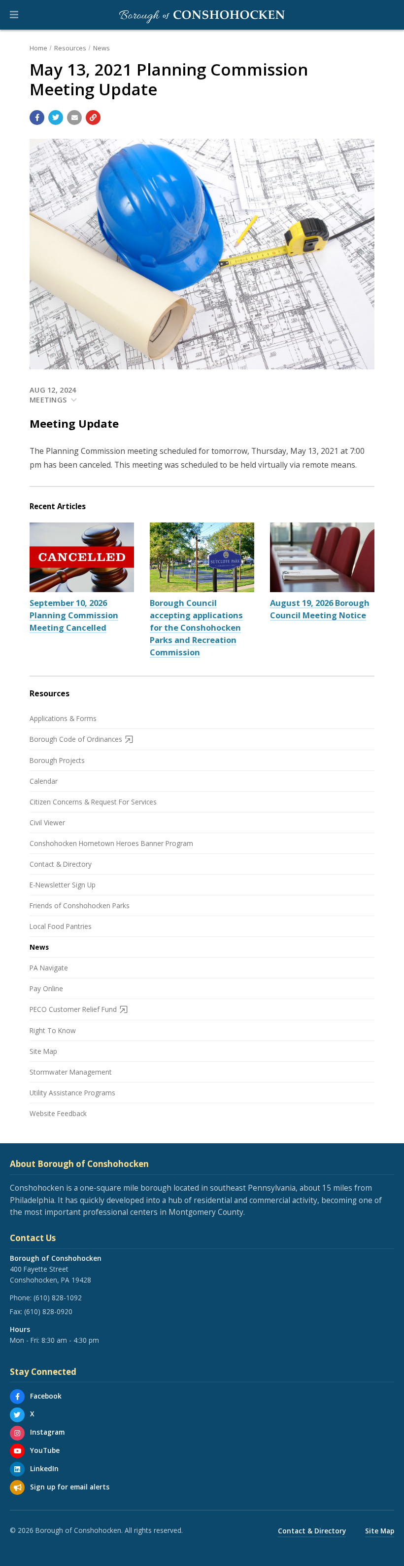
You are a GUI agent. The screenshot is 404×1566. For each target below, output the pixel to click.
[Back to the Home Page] (202, 15)
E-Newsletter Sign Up (63, 884)
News (101, 47)
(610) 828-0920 (48, 1311)
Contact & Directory (61, 864)
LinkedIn (44, 1468)
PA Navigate (49, 967)
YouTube (45, 1450)
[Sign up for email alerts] (17, 1487)
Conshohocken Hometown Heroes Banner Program (111, 843)
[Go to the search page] (388, 15)
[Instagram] (17, 1433)
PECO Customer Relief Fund (73, 1009)
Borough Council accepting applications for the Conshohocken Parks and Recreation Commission (196, 627)
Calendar (44, 781)
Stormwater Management (71, 1072)
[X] (17, 1414)
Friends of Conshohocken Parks (80, 905)
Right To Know (53, 1030)
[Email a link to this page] (74, 117)
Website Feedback (58, 1113)
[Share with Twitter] (55, 117)
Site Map (43, 1051)
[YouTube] (17, 1451)
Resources (70, 47)
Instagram (47, 1432)
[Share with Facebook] (37, 117)
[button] (14, 15)
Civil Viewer (47, 822)
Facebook (46, 1396)
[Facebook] (17, 1396)
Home (38, 47)
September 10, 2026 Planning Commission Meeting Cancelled (74, 615)
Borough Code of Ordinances (76, 739)
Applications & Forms (63, 718)
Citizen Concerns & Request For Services (93, 801)
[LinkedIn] (17, 1469)
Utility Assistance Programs (72, 1092)
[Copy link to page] (93, 117)
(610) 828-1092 (58, 1297)
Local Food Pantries (61, 926)
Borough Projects (57, 760)
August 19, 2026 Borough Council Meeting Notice (320, 609)
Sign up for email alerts (69, 1486)
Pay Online (46, 988)
